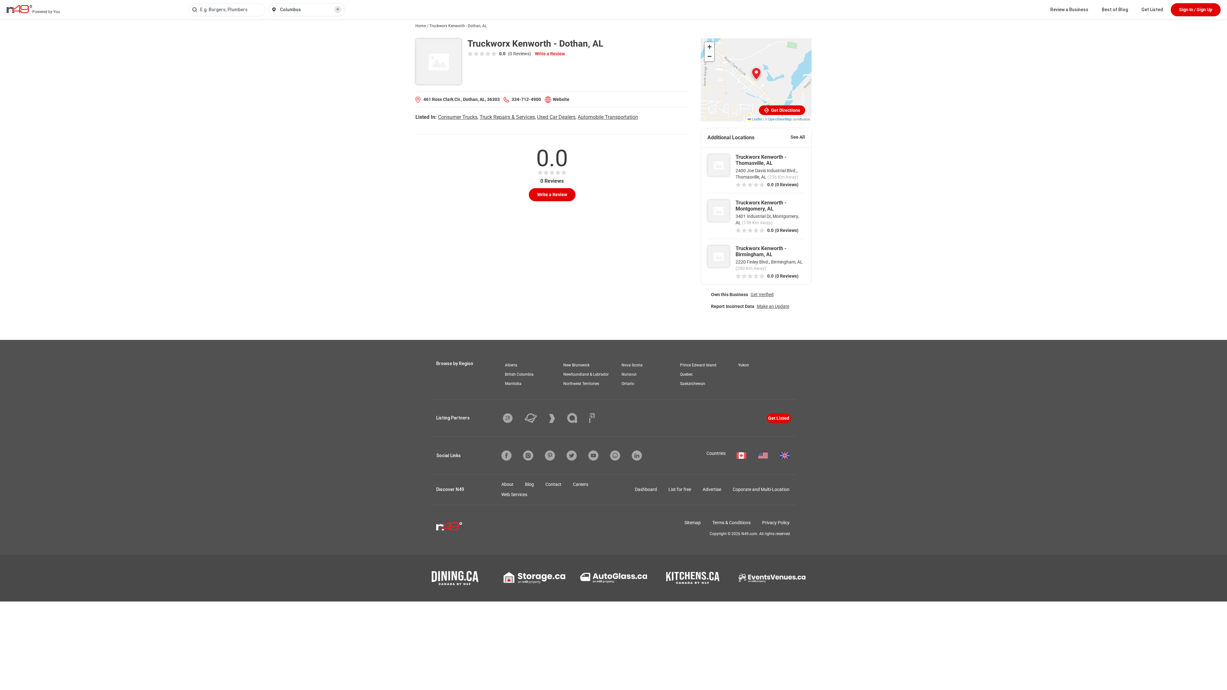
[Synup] (557, 418)
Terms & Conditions (731, 522)
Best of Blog (1115, 9)
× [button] (337, 9)
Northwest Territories (581, 383)
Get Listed (1152, 9)
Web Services (514, 494)
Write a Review (550, 53)
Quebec (686, 374)
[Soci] (592, 418)
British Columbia (519, 374)
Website (561, 99)
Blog (529, 484)
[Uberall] (535, 418)
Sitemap (692, 522)
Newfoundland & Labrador (586, 374)
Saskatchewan (692, 383)
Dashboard (646, 489)
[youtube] (593, 455)
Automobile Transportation (608, 117)
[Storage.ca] (534, 578)
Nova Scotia (632, 365)
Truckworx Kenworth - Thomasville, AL (761, 160)
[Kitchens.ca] (693, 578)
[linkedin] (636, 455)
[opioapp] (615, 455)
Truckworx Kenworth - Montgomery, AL (761, 206)
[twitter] (571, 455)
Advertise (712, 489)
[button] (756, 73)
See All (798, 137)
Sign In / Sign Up (1195, 9)
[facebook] (506, 455)
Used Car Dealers (556, 117)
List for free (679, 489)
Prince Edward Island (698, 365)
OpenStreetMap (780, 119)
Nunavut (629, 374)
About (507, 484)
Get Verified (762, 294)
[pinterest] (550, 455)
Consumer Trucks (457, 117)
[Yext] (512, 418)
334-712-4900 (526, 99)
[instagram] (528, 455)
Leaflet (756, 119)
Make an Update (773, 306)
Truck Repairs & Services (507, 117)
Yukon (743, 365)
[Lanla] (577, 418)
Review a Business (1069, 9)
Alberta (511, 365)
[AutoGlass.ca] (613, 578)
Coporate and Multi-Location (761, 489)
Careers (580, 484)
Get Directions (785, 110)
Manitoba (513, 383)
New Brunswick (576, 365)
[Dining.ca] (455, 578)
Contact (553, 484)
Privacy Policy (776, 522)
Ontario (627, 383)
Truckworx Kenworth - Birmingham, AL (761, 251)
